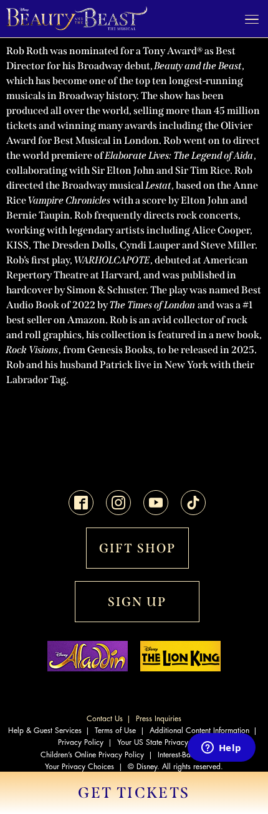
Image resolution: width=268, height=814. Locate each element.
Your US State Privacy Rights (163, 742)
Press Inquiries (158, 718)
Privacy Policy (80, 742)
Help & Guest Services (45, 730)
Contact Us (105, 718)
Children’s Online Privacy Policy (92, 755)
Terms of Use (115, 730)
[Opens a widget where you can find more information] (221, 748)
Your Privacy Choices (79, 766)
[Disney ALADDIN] (87, 668)
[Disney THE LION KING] (180, 668)
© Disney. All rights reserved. (175, 766)
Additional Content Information (199, 730)
